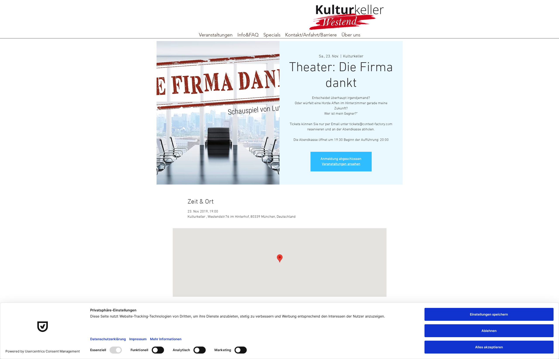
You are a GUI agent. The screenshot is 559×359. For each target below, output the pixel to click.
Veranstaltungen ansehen (341, 164)
